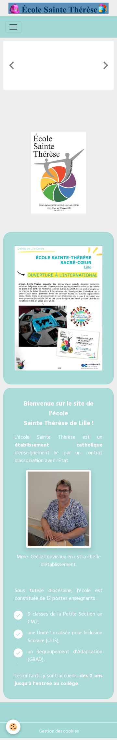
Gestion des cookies (59, 731)
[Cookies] (13, 727)
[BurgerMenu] (13, 26)
